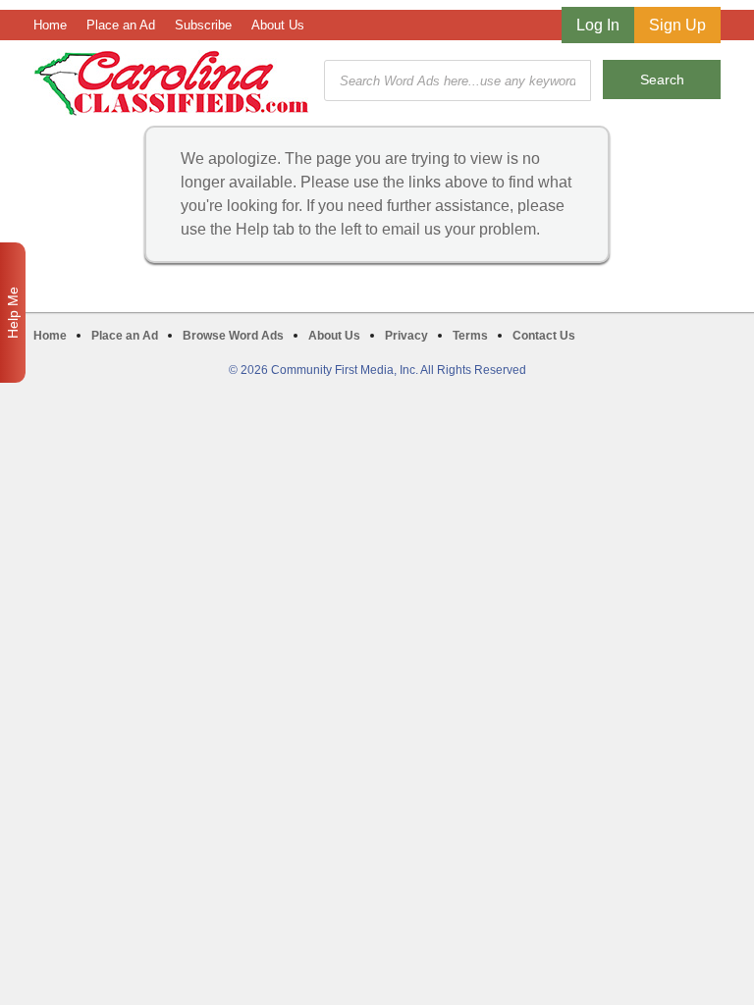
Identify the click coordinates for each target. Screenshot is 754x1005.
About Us (277, 25)
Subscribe (203, 25)
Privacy (406, 336)
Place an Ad (120, 25)
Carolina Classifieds (171, 83)
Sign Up (677, 25)
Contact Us (543, 336)
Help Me (13, 313)
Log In (597, 25)
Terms (470, 336)
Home (50, 25)
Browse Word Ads (233, 336)
